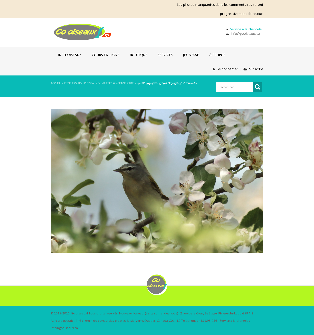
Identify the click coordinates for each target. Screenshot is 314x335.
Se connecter (227, 69)
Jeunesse (191, 55)
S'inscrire (256, 69)
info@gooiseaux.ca (245, 33)
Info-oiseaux (69, 55)
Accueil (56, 83)
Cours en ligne (105, 55)
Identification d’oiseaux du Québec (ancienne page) (99, 83)
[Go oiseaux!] (82, 32)
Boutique (138, 55)
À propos (217, 55)
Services (165, 55)
